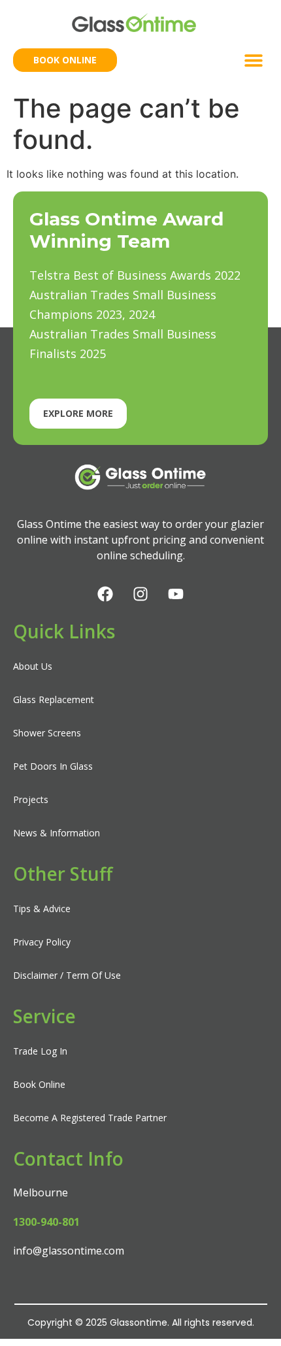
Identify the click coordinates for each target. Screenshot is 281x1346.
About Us (32, 666)
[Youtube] (176, 594)
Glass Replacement (53, 699)
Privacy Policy (42, 942)
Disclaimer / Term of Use (67, 975)
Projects (30, 799)
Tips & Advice (42, 908)
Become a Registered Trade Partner (90, 1117)
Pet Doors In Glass (53, 766)
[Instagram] (140, 594)
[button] (253, 59)
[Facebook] (105, 594)
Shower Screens (47, 733)
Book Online (39, 1084)
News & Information (56, 833)
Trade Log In (40, 1051)
